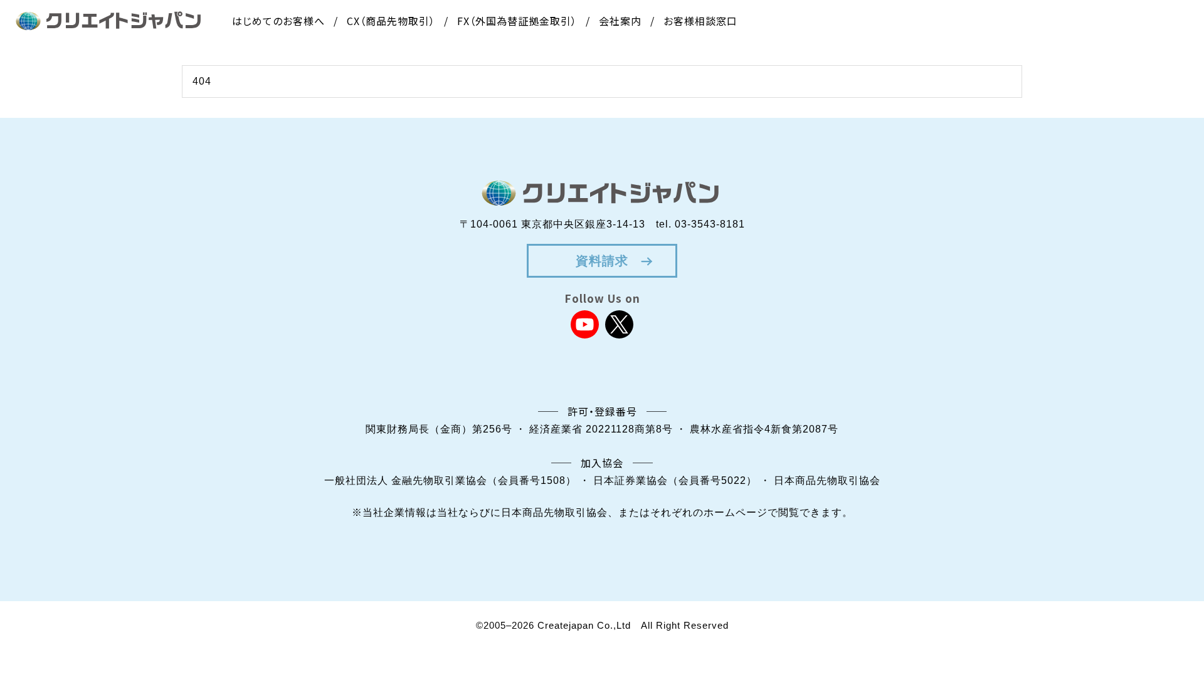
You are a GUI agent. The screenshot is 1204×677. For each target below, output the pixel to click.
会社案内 (620, 20)
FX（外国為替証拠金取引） (517, 20)
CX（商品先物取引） (391, 20)
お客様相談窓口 (700, 20)
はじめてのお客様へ (278, 20)
